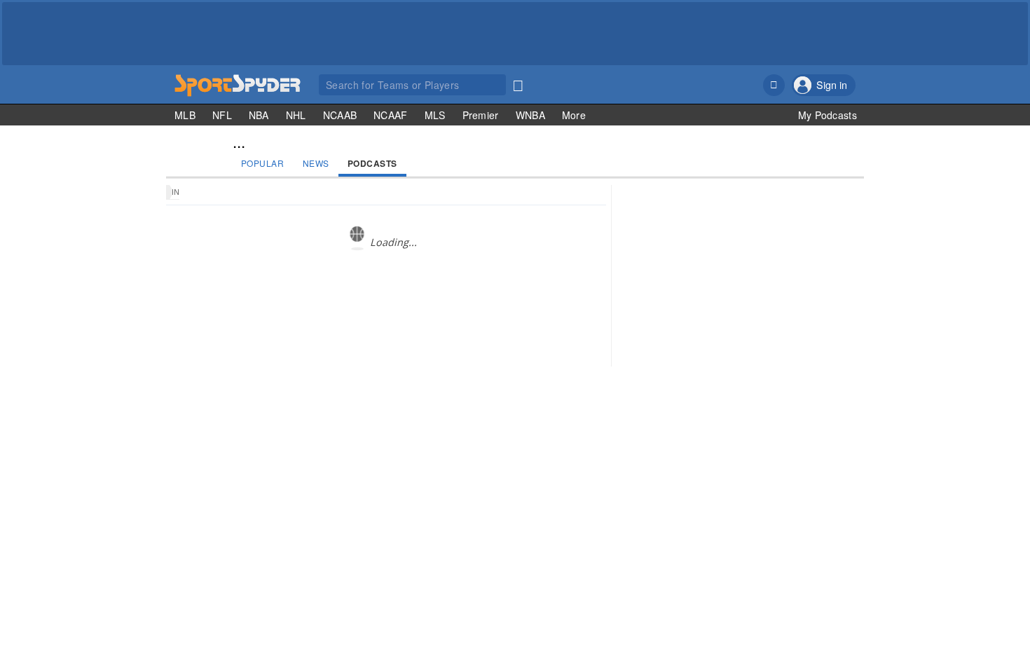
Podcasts (372, 163)
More (574, 115)
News (316, 163)
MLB (184, 115)
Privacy (840, 432)
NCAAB (340, 115)
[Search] (517, 82)
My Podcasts (827, 115)
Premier (480, 115)
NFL (222, 115)
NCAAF (390, 115)
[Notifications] (774, 85)
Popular (262, 163)
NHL (296, 115)
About (710, 432)
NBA (259, 115)
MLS (435, 115)
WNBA (530, 115)
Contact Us (751, 432)
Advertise (799, 432)
